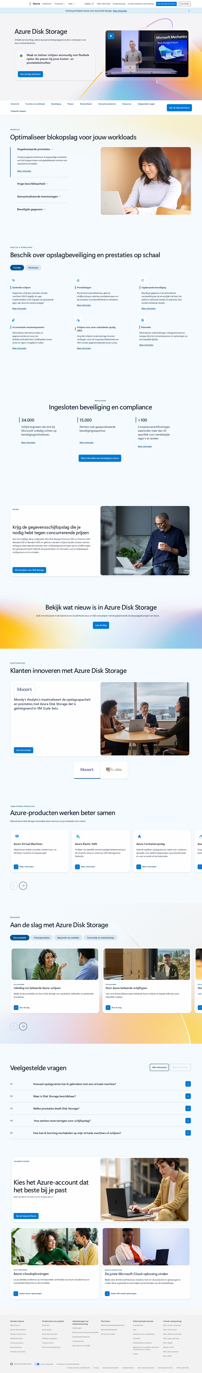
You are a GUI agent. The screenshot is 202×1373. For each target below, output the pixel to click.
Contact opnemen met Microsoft (78, 1368)
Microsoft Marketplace (109, 1330)
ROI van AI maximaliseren (51, 1347)
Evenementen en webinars (142, 1343)
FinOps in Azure (47, 1343)
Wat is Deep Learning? (171, 1338)
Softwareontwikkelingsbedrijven (112, 1325)
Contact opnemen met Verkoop (141, 3)
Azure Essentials (16, 1347)
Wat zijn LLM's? (168, 1347)
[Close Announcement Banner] (188, 11)
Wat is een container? (171, 1352)
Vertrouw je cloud (16, 1343)
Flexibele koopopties (49, 1338)
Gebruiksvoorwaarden (111, 1368)
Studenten (136, 1338)
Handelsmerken (128, 1368)
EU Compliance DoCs (165, 1368)
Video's (135, 1354)
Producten (59, 3)
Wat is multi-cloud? (170, 1330)
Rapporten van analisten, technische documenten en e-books (146, 1348)
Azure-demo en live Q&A (81, 1346)
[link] (15, 105)
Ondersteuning (119, 3)
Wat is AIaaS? (168, 1343)
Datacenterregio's (16, 1338)
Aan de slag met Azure (166, 3)
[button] (111, 36)
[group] (100, 719)
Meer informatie (103, 3)
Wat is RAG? (167, 1356)
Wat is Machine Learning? (172, 1334)
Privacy (96, 1368)
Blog (134, 1330)
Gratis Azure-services (49, 1334)
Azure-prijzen (47, 1330)
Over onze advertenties (145, 1368)
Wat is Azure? (15, 1325)
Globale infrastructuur (18, 1334)
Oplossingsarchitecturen (81, 1337)
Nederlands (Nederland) (22, 1364)
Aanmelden (184, 3)
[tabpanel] (100, 313)
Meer (70, 3)
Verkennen (46, 3)
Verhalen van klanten (17, 1352)
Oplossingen (76, 1328)
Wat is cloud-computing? (172, 1325)
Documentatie (138, 1325)
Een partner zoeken (108, 1334)
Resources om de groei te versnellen (85, 1332)
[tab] (17, 267)
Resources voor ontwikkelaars (144, 1334)
